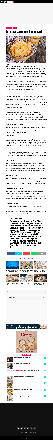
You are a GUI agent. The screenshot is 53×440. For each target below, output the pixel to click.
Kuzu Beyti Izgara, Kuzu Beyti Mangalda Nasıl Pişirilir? (25, 383)
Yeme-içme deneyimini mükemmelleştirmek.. (23, 396)
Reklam (34, 432)
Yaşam (15, 28)
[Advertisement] (26, 14)
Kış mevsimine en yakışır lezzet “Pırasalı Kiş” (23, 389)
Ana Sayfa (9, 28)
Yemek (18, 432)
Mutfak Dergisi (47, 438)
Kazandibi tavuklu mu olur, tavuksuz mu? (22, 357)
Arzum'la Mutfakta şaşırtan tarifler (31, 370)
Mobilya (30, 432)
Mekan (26, 432)
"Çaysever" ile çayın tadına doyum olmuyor (22, 363)
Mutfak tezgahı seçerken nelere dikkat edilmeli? (24, 376)
